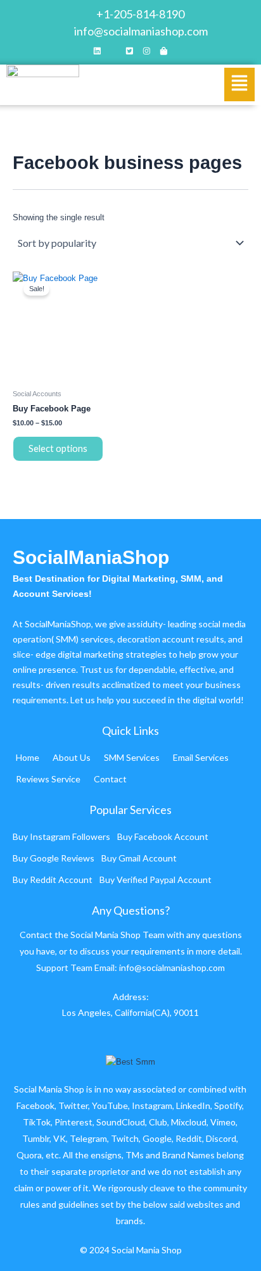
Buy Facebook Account (162, 836)
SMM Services (132, 757)
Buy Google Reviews (53, 858)
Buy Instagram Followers (61, 836)
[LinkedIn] (97, 52)
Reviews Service (48, 778)
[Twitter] (129, 52)
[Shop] (164, 52)
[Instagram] (147, 52)
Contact (110, 778)
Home (27, 757)
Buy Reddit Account (52, 879)
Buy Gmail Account (139, 858)
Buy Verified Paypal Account (155, 879)
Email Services (201, 757)
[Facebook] (113, 52)
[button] (239, 84)
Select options (58, 448)
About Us (72, 757)
